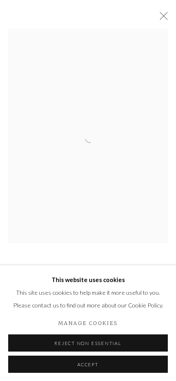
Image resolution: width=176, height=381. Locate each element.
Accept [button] (88, 364)
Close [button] (162, 18)
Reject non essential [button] (87, 343)
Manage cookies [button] (88, 323)
